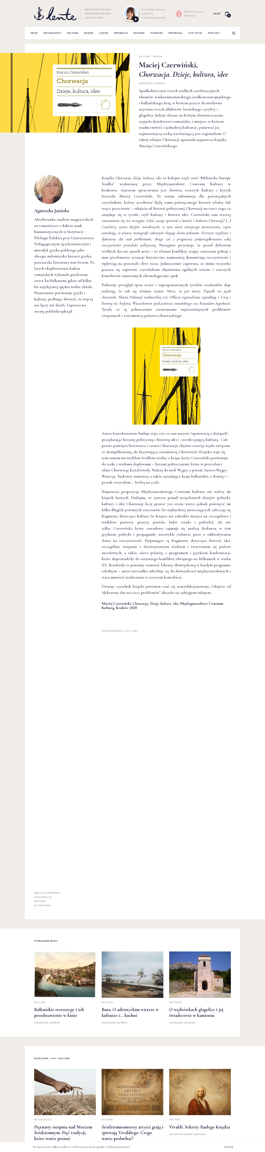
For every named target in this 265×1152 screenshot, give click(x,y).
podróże (157, 33)
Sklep (34, 33)
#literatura (42, 905)
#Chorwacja (42, 897)
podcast (214, 33)
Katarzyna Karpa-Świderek (187, 1134)
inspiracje (121, 33)
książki (89, 33)
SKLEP (217, 13)
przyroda (175, 33)
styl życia (195, 33)
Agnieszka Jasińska (152, 83)
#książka (40, 901)
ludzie (103, 33)
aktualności (52, 33)
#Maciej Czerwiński (47, 892)
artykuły (175, 1002)
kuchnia (139, 33)
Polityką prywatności (118, 1147)
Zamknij (228, 1147)
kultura (72, 33)
